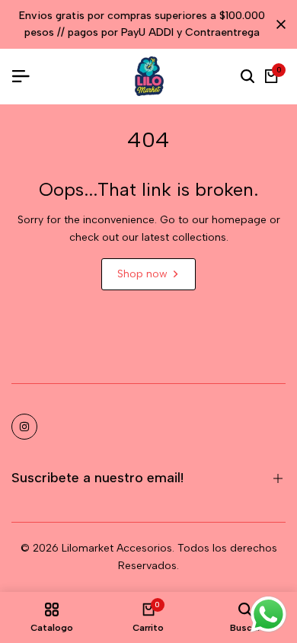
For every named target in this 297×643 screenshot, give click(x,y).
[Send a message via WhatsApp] (268, 614)
